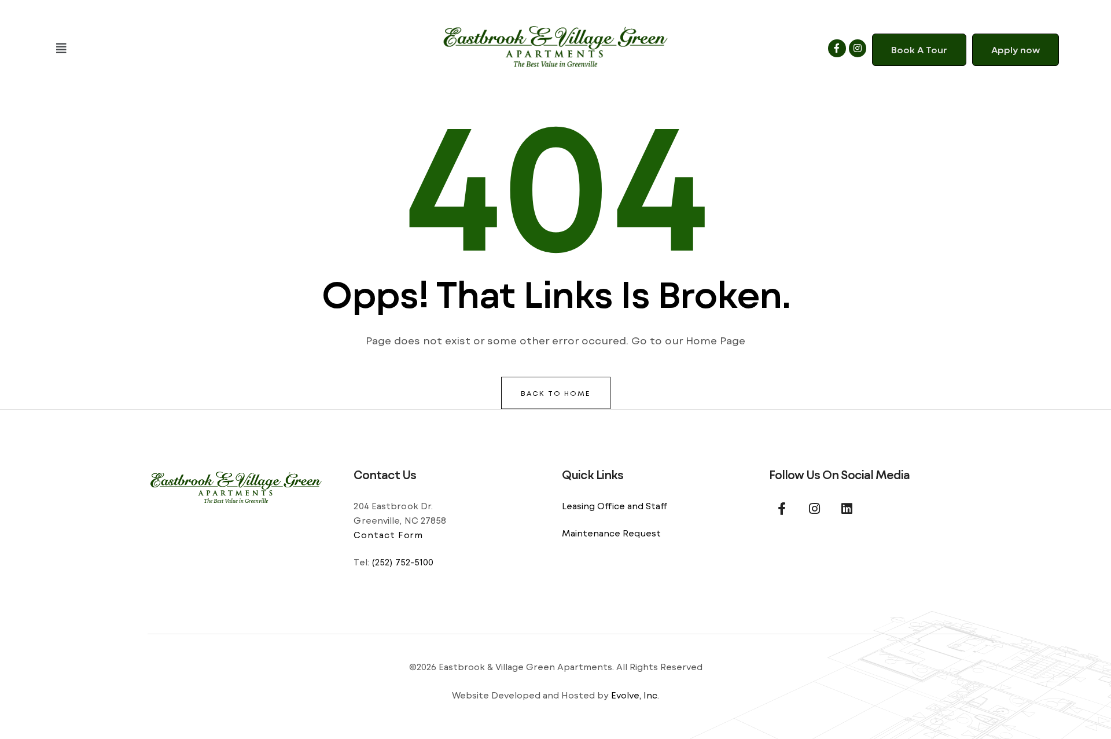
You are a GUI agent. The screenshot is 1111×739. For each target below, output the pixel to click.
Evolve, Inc (634, 695)
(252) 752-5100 (402, 562)
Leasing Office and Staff (615, 506)
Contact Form (388, 535)
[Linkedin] (846, 508)
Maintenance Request (611, 533)
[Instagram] (857, 48)
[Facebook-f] (836, 48)
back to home (556, 393)
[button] (214, 48)
